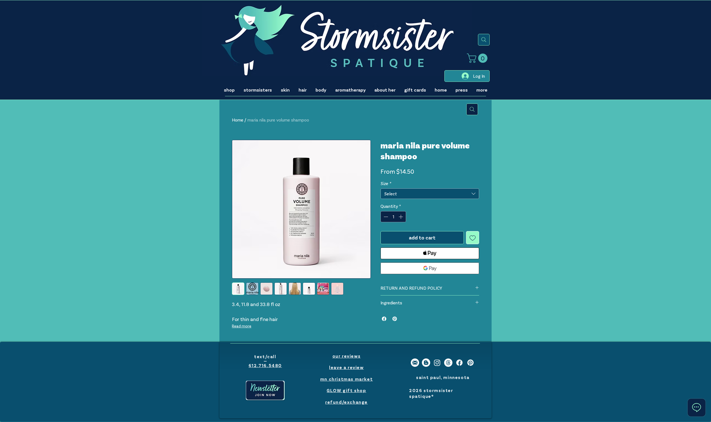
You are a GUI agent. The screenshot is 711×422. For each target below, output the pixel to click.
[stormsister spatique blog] (426, 362)
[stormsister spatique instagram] (437, 362)
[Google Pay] (429, 268)
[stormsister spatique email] (415, 362)
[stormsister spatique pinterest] (470, 362)
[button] (478, 58)
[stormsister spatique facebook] (459, 362)
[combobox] (429, 193)
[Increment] (401, 216)
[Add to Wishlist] (472, 237)
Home (237, 119)
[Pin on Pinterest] (394, 318)
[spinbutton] (393, 216)
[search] (484, 40)
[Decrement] (385, 216)
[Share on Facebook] (384, 318)
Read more (241, 326)
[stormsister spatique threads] (448, 362)
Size (385, 183)
